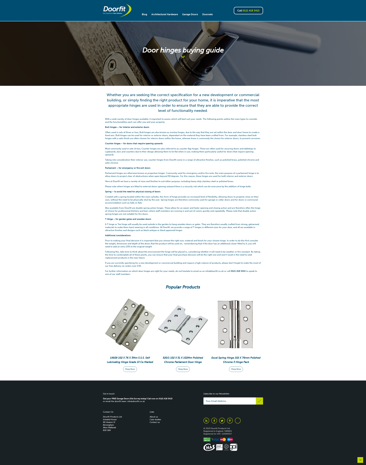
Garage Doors (190, 14)
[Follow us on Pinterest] (230, 420)
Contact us (155, 422)
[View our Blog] (206, 420)
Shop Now (130, 369)
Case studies (155, 419)
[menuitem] (144, 14)
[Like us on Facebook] (214, 420)
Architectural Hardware (164, 14)
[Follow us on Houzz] (238, 420)
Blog (144, 14)
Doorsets (207, 14)
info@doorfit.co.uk (214, 271)
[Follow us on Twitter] (222, 420)
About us (154, 417)
